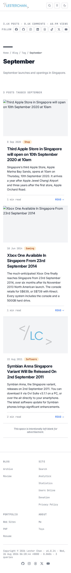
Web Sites (9, 522)
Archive (8, 469)
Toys (41, 529)
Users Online (47, 490)
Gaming (30, 248)
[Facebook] (16, 29)
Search (43, 469)
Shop (27, 142)
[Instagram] (30, 29)
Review (7, 476)
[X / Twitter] (59, 29)
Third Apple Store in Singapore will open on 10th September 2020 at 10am (34, 154)
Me (40, 522)
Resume (7, 536)
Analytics (45, 476)
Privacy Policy (48, 504)
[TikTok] (52, 29)
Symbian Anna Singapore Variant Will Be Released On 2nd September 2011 (31, 371)
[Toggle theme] (65, 5)
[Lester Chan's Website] (16, 5)
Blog (15, 52)
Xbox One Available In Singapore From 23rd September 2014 (26, 261)
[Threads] (45, 29)
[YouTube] (66, 29)
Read (59, 199)
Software (31, 359)
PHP (5, 529)
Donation (44, 497)
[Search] (49, 5)
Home (6, 52)
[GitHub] (23, 29)
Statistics (45, 483)
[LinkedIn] (38, 29)
